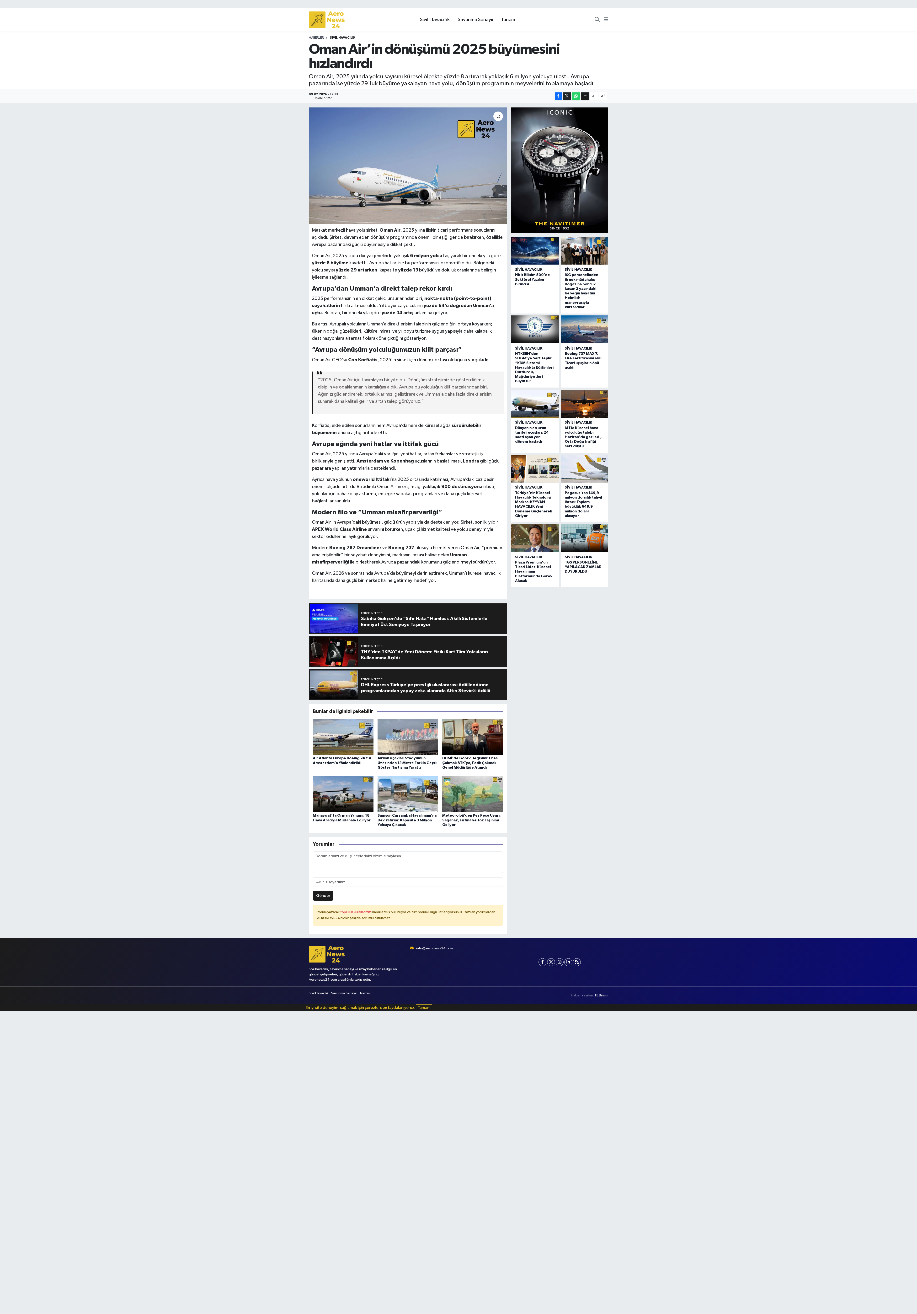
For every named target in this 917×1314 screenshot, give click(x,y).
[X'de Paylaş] (567, 96)
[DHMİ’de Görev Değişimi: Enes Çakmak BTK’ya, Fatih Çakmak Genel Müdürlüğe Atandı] (472, 737)
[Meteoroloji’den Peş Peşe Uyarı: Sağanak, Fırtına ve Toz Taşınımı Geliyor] (472, 794)
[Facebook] (542, 962)
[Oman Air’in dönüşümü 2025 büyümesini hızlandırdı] (408, 165)
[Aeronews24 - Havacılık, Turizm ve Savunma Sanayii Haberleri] (327, 20)
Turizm (508, 19)
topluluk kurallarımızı (356, 912)
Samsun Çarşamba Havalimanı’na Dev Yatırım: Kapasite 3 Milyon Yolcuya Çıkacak (407, 820)
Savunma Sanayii (475, 19)
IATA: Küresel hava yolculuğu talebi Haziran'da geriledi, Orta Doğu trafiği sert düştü (583, 437)
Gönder (323, 896)
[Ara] (597, 20)
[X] (551, 962)
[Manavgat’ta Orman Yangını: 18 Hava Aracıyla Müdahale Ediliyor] (343, 794)
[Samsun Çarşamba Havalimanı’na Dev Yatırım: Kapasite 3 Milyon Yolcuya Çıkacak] (408, 794)
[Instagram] (560, 962)
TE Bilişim (601, 995)
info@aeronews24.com (434, 948)
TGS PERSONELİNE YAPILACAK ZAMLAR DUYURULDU (583, 566)
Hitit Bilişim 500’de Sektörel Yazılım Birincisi (532, 279)
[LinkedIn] (568, 962)
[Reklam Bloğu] (559, 170)
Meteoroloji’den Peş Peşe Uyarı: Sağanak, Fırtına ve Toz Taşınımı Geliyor (471, 820)
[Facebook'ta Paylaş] (558, 96)
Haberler (316, 37)
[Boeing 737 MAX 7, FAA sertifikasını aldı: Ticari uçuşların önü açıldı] (584, 329)
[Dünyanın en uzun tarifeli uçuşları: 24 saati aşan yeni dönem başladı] (535, 404)
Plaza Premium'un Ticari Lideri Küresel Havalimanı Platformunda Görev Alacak (533, 571)
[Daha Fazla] (585, 96)
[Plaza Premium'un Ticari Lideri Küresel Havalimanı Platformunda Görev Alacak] (535, 538)
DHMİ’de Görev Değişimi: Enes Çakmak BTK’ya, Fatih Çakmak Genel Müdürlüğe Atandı (470, 762)
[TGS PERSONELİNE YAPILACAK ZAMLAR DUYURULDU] (584, 538)
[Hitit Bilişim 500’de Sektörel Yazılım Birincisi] (535, 251)
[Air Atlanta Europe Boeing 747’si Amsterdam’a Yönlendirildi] (343, 737)
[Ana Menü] (606, 20)
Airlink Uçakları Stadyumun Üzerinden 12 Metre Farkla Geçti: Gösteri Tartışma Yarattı (407, 762)
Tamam (424, 1008)
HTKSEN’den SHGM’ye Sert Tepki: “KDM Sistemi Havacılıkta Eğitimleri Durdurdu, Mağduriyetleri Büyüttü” (534, 367)
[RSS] (577, 962)
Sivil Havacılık (435, 19)
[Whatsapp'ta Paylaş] (576, 96)
